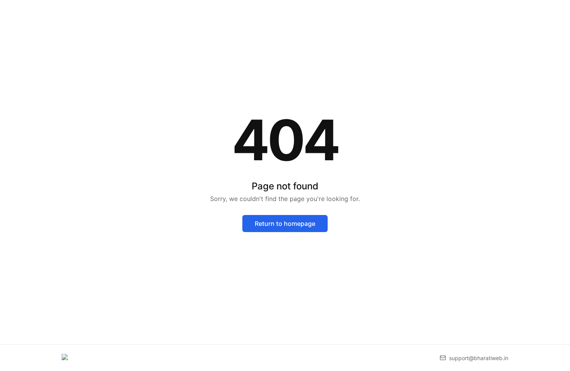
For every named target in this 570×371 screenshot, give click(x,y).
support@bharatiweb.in (478, 358)
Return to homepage (285, 223)
